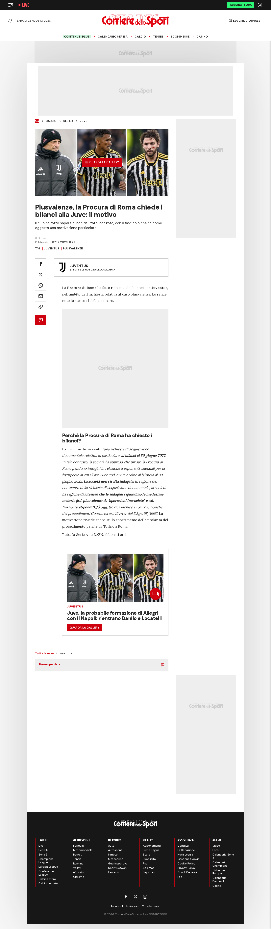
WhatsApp (153, 906)
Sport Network (117, 868)
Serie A (68, 121)
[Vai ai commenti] (40, 320)
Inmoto (113, 854)
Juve (83, 121)
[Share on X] (40, 274)
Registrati (149, 872)
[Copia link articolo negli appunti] (40, 306)
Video (216, 845)
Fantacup (114, 872)
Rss (145, 863)
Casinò (202, 36)
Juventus (51, 248)
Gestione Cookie (188, 859)
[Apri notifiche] (10, 20)
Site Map (149, 868)
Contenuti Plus (76, 36)
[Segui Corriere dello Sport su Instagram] (145, 896)
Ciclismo (78, 877)
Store (146, 854)
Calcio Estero (47, 879)
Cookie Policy (186, 863)
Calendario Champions (219, 863)
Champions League (45, 860)
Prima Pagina (151, 850)
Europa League (48, 866)
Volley (77, 868)
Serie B (42, 854)
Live (25, 5)
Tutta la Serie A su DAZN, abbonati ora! (94, 534)
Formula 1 (79, 845)
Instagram (132, 906)
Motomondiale (82, 850)
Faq (180, 877)
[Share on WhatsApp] (40, 285)
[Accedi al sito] (260, 5)
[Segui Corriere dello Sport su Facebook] (126, 896)
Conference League (46, 872)
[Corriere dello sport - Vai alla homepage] (135, 20)
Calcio (140, 36)
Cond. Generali (187, 872)
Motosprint (115, 859)
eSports (78, 872)
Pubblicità (149, 859)
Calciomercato (48, 883)
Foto (215, 850)
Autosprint (115, 850)
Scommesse (180, 36)
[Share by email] (40, 296)
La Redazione (186, 850)
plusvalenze (73, 248)
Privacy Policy (186, 868)
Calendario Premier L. (219, 879)
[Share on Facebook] (40, 264)
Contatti (183, 845)
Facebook (117, 906)
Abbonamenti (152, 845)
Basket (77, 854)
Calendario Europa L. (219, 871)
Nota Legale (185, 854)
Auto (111, 845)
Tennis (158, 36)
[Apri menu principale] (10, 5)
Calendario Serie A (113, 36)
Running (78, 863)
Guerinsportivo (118, 863)
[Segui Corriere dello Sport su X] (135, 896)
